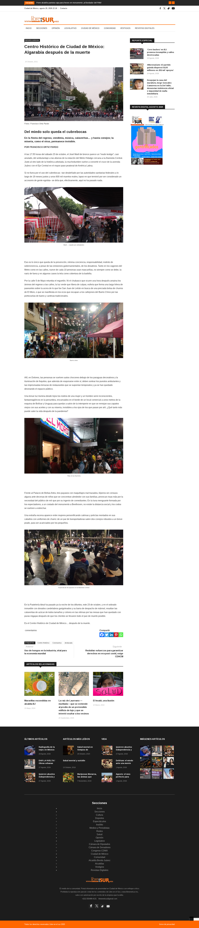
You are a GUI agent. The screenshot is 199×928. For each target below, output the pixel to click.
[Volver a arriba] (192, 919)
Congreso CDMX (99, 850)
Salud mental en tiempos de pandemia (85, 750)
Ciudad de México (90, 28)
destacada (68, 643)
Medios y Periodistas (99, 828)
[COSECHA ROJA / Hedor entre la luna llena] (145, 767)
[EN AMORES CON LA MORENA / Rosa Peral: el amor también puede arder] (168, 767)
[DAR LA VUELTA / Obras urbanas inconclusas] (30, 764)
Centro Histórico (43, 643)
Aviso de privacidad (167, 924)
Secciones (41, 28)
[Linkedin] (111, 634)
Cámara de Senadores (99, 847)
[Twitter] (106, 634)
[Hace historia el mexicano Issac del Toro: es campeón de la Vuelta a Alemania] (168, 778)
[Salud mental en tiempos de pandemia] (69, 751)
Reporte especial (32, 40)
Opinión (56, 28)
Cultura (99, 815)
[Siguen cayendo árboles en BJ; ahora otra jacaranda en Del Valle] (157, 767)
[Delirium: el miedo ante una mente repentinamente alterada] (108, 764)
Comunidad (110, 28)
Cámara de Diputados (99, 844)
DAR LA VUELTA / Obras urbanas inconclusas (47, 763)
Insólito (99, 824)
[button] (170, 2)
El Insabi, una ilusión (103, 700)
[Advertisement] (150, 189)
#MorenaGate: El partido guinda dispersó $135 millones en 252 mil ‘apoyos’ (160, 67)
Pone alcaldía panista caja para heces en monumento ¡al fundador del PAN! (68, 3)
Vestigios (125, 28)
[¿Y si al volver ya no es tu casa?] (157, 778)
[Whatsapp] (120, 634)
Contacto (63, 8)
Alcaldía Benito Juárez (99, 860)
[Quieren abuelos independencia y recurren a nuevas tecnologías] (30, 778)
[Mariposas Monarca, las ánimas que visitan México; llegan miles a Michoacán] (69, 778)
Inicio (29, 28)
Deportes (99, 818)
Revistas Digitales (144, 28)
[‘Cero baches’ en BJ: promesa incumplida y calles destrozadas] (137, 54)
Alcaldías (99, 863)
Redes (99, 831)
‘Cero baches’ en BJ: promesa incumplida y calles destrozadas (160, 52)
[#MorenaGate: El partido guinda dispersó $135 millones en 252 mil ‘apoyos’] (137, 69)
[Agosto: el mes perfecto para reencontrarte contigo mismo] (108, 778)
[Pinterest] (116, 634)
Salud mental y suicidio (74, 760)
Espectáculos (99, 821)
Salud (99, 834)
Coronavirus (57, 643)
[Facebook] (102, 634)
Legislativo (70, 28)
